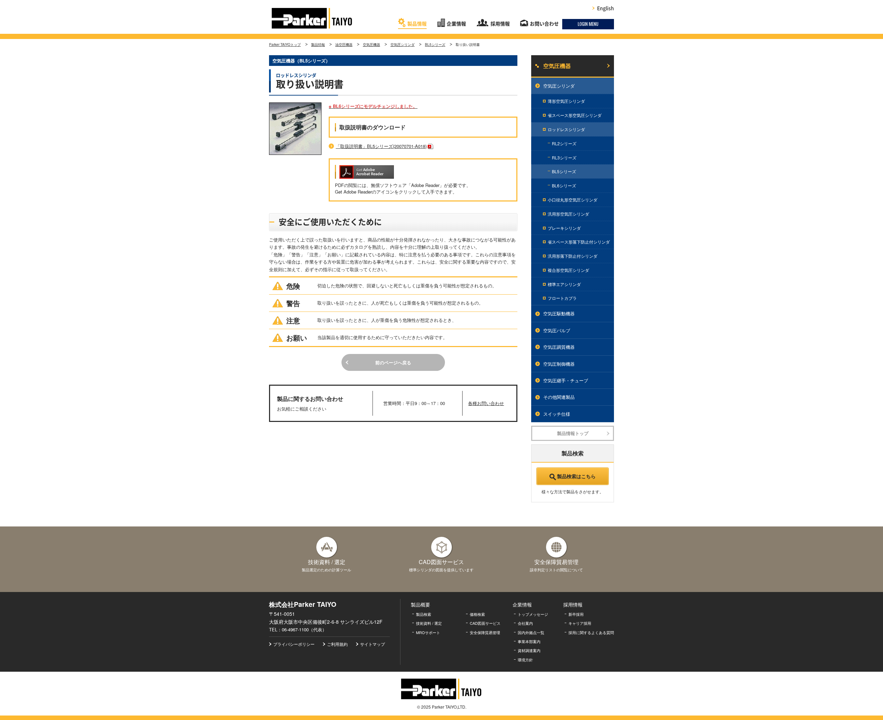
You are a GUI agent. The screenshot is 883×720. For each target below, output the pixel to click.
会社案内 (525, 623)
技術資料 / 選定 (429, 623)
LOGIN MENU (588, 23)
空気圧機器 (371, 44)
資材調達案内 (529, 650)
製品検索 (423, 614)
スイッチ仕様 (556, 414)
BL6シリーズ (564, 185)
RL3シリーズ (564, 157)
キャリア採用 (579, 623)
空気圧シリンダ (402, 44)
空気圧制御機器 (559, 364)
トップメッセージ (533, 614)
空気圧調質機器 (559, 347)
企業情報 (456, 23)
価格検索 (477, 614)
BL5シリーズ (435, 44)
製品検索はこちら (576, 476)
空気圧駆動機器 (559, 313)
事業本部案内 (529, 641)
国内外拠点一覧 (531, 632)
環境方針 (525, 659)
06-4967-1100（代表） (304, 629)
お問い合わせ (544, 23)
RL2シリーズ (564, 143)
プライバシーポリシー (294, 644)
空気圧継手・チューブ (565, 380)
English (605, 8)
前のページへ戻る (393, 362)
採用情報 (500, 23)
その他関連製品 (559, 397)
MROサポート (428, 632)
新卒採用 (576, 614)
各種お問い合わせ (486, 403)
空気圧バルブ (556, 330)
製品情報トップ (572, 433)
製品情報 (417, 23)
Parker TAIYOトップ (285, 44)
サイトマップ (372, 644)
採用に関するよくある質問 (591, 632)
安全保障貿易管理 (485, 632)
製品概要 (420, 604)
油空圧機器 (344, 44)
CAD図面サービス (485, 623)
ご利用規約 (337, 644)
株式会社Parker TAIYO (312, 18)
